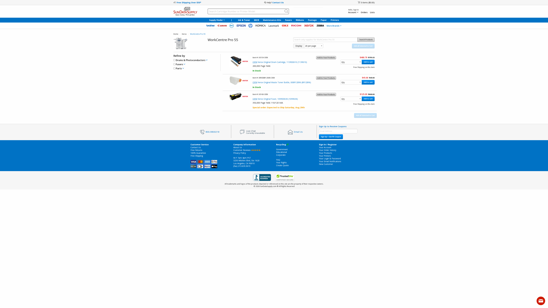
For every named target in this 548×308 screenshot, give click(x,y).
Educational (281, 152)
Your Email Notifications (330, 161)
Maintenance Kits (272, 20)
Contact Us (278, 2)
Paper (324, 20)
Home (175, 34)
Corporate (281, 155)
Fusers (288, 20)
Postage (312, 20)
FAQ (278, 159)
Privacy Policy (239, 153)
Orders (364, 12)
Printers (335, 20)
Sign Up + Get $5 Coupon (331, 136)
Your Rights (281, 162)
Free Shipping (197, 155)
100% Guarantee (198, 153)
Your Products (325, 153)
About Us (237, 147)
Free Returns (196, 150)
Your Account (325, 147)
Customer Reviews (242, 150)
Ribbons (300, 20)
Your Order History (327, 150)
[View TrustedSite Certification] (285, 177)
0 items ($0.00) (368, 2)
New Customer (326, 164)
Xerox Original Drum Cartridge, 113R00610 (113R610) (280, 62)
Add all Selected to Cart (363, 46)
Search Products (366, 39)
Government (282, 149)
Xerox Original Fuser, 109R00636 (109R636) (275, 99)
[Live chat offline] (541, 301)
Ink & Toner (244, 20)
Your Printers (325, 155)
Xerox (184, 34)
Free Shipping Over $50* (189, 2)
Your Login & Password (330, 158)
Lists (372, 12)
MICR (256, 20)
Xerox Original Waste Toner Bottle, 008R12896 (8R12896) (282, 82)
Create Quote (282, 165)
